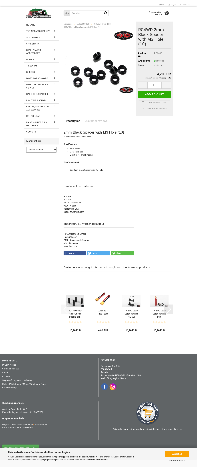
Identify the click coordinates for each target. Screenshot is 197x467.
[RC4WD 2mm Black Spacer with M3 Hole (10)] (99, 69)
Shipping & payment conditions (17, 380)
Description (73, 120)
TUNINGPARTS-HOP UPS (38, 31)
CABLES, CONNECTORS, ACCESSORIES (38, 108)
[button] (161, 4)
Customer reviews (96, 120)
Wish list (186, 5)
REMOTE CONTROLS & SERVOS (37, 86)
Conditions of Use (10, 368)
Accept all (177, 454)
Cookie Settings (9, 387)
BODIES (30, 59)
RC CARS (30, 25)
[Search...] (106, 13)
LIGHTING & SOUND (36, 100)
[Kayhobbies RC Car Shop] (42, 13)
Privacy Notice (101, 459)
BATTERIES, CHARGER (37, 94)
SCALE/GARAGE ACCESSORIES (34, 51)
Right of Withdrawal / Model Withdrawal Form (24, 384)
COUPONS (31, 131)
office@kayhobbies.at (116, 378)
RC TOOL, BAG (33, 116)
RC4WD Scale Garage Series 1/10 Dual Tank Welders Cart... (131, 313)
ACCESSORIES (33, 37)
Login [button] (173, 5)
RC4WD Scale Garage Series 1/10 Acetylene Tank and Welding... (159, 313)
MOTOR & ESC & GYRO (37, 78)
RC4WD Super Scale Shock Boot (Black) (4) (75, 313)
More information (177, 460)
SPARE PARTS (33, 43)
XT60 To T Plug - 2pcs (103, 312)
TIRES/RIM (31, 65)
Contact (6, 376)
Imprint (5, 372)
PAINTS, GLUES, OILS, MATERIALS (36, 124)
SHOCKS (30, 72)
